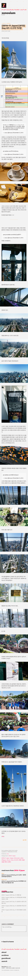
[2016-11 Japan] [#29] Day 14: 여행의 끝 (11, 895)
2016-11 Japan (6, 23)
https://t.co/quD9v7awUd (17, 128)
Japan (12, 858)
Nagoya (4, 860)
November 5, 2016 (18, 132)
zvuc (8, 853)
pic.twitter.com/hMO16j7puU (11, 475)
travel (9, 860)
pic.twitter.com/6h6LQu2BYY (13, 234)
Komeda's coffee (19, 858)
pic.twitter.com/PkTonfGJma (10, 151)
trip (13, 860)
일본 (24, 860)
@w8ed (8, 128)
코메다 (9, 862)
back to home (8, 942)
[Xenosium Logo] (4, 5)
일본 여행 (4, 862)
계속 (3, 836)
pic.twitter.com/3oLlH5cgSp (10, 129)
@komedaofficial (10, 126)
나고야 (16, 860)
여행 (20, 860)
